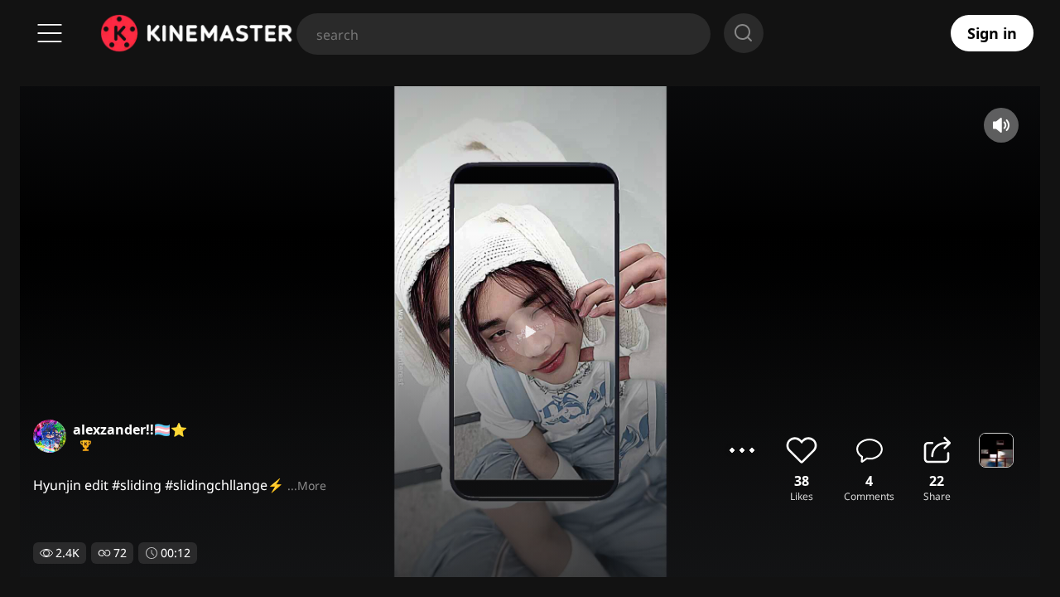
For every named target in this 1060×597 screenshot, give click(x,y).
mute (1001, 125)
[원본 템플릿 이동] (996, 450)
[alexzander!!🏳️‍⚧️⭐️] (49, 436)
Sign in (992, 33)
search (744, 33)
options (742, 450)
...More (306, 485)
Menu (49, 33)
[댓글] (869, 450)
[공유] (936, 450)
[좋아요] (801, 450)
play (530, 332)
